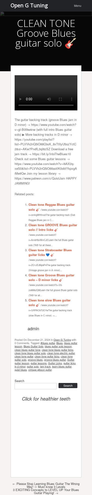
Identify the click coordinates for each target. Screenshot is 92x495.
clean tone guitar (24, 356)
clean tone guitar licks (47, 356)
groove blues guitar (55, 359)
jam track (45, 366)
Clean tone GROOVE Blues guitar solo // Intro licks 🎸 (53, 227)
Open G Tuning (62, 339)
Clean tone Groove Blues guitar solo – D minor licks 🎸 (51, 277)
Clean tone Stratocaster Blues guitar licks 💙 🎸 (50, 252)
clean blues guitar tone (27, 350)
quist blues (21, 369)
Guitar (70, 359)
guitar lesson (22, 363)
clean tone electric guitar (61, 353)
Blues (59, 343)
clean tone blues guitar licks (57, 350)
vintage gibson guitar (40, 369)
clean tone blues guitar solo (30, 353)
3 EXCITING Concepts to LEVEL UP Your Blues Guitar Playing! (46, 491)
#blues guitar (48, 343)
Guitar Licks (55, 363)
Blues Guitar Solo (33, 346)
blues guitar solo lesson (58, 346)
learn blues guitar (61, 366)
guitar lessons (39, 363)
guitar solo (33, 366)
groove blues (35, 359)
